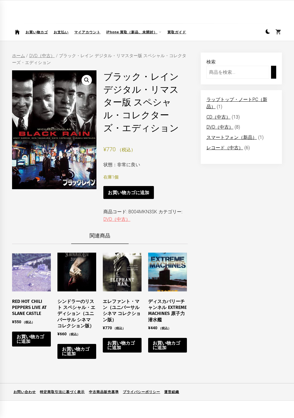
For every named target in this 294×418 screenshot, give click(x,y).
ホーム (18, 55)
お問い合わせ (24, 392)
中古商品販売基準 (104, 392)
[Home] (17, 32)
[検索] (273, 72)
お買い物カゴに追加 (128, 192)
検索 (211, 62)
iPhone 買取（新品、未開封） (131, 32)
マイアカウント (87, 32)
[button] (268, 32)
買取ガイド (176, 32)
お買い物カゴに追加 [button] (30, 339)
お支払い (61, 32)
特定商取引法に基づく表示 (62, 392)
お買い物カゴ (37, 32)
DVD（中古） (42, 55)
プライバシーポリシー (141, 392)
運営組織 (171, 392)
